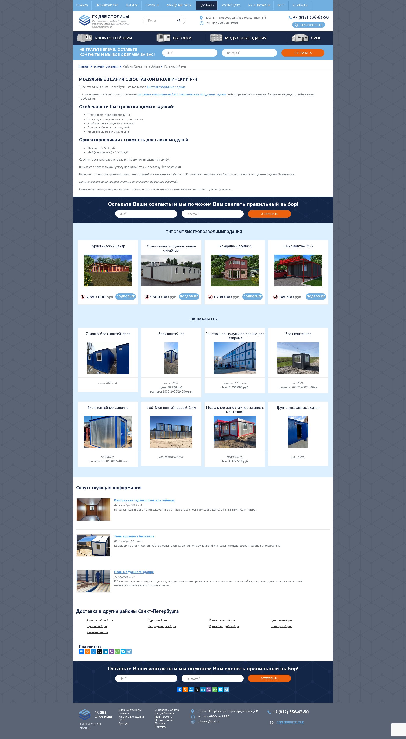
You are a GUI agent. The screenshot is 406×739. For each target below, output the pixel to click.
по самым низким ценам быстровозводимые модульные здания (182, 94)
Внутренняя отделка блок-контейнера (144, 500)
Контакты (300, 5)
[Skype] (123, 651)
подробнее (126, 296)
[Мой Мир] (93, 651)
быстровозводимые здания (166, 87)
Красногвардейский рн (224, 626)
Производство (107, 5)
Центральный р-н (282, 620)
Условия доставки (106, 66)
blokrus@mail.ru (209, 721)
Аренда (124, 723)
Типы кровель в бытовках (134, 536)
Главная (82, 5)
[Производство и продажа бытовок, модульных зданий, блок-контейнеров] (84, 714)
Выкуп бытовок (164, 713)
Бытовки (124, 713)
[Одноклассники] (87, 651)
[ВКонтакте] (81, 651)
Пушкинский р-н (97, 626)
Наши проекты (259, 5)
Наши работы (164, 716)
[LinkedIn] (105, 651)
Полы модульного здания (134, 572)
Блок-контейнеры (130, 709)
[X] (99, 651)
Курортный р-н (157, 620)
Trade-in (152, 5)
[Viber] (111, 651)
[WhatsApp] (117, 651)
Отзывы (160, 723)
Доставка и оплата (167, 709)
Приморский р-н (281, 626)
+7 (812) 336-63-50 (311, 17)
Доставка (206, 5)
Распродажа (231, 5)
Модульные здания (131, 716)
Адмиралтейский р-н (100, 620)
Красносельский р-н (222, 620)
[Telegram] (129, 651)
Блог (281, 5)
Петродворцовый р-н (162, 626)
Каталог (132, 5)
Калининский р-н (97, 632)
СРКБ (122, 720)
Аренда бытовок (179, 5)
